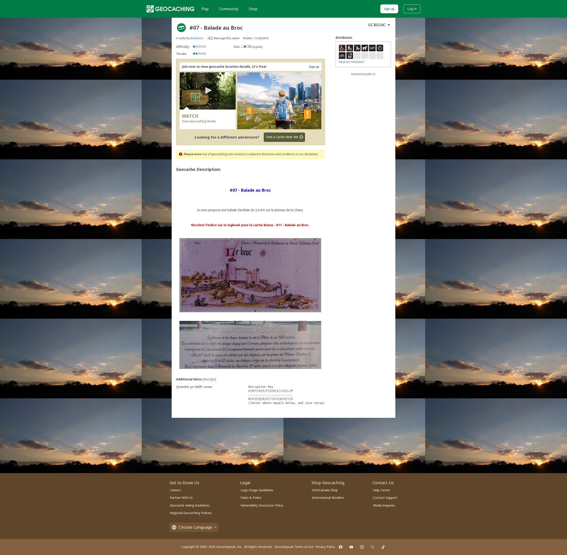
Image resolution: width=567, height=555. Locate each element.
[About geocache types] (181, 27)
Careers (175, 490)
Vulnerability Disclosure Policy (262, 505)
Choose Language (195, 527)
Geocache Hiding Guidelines (190, 505)
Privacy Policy (325, 547)
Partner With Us (181, 497)
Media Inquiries (384, 505)
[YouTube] (351, 547)
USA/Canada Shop (325, 490)
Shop (253, 8)
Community (228, 8)
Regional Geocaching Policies (191, 513)
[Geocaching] (170, 8)
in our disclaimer (306, 154)
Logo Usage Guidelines (257, 490)
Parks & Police (251, 497)
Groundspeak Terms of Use (294, 547)
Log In (412, 9)
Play (205, 8)
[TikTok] (383, 547)
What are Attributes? (352, 62)
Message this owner (227, 38)
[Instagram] (362, 547)
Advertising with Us (363, 74)
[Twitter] (372, 547)
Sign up (389, 9)
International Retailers (328, 497)
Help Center (381, 490)
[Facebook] (340, 547)
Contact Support (385, 497)
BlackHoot (196, 38)
